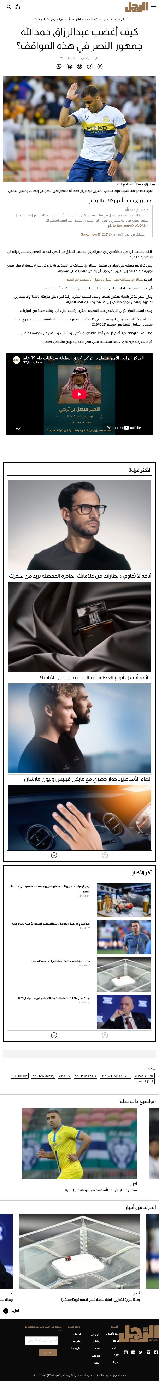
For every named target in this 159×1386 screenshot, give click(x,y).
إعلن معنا (76, 1348)
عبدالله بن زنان (19, 1075)
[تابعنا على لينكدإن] (133, 1352)
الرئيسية (119, 19)
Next (54, 855)
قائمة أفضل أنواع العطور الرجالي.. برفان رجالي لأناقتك (94, 677)
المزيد (15, 1310)
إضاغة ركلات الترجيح (43, 1075)
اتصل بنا (77, 1340)
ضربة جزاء (64, 1075)
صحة (97, 1348)
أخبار (106, 19)
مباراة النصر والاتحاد (85, 1075)
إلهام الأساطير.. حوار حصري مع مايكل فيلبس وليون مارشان (87, 779)
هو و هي (95, 1334)
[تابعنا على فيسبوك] (156, 1352)
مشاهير (95, 1341)
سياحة (115, 1348)
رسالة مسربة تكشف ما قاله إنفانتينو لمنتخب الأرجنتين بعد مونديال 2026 (54, 998)
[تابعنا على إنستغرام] (148, 1352)
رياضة (97, 1362)
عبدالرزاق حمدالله (144, 1075)
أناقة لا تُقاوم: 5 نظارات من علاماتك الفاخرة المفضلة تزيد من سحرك (80, 576)
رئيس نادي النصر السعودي (115, 1075)
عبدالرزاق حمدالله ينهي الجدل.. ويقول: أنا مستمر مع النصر (105, 279)
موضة (116, 1340)
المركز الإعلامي (145, 1081)
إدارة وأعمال (112, 1333)
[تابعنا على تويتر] (141, 1352)
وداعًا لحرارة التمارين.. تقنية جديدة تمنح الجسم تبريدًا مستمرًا (60, 961)
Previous (105, 855)
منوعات (96, 1355)
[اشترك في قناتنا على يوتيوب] (126, 1352)
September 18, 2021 (94, 234)
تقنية (116, 1355)
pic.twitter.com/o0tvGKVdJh (128, 226)
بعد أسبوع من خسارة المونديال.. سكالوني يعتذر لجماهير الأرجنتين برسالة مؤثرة (50, 923)
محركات (115, 1362)
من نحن (77, 1333)
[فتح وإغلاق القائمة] (153, 7)
